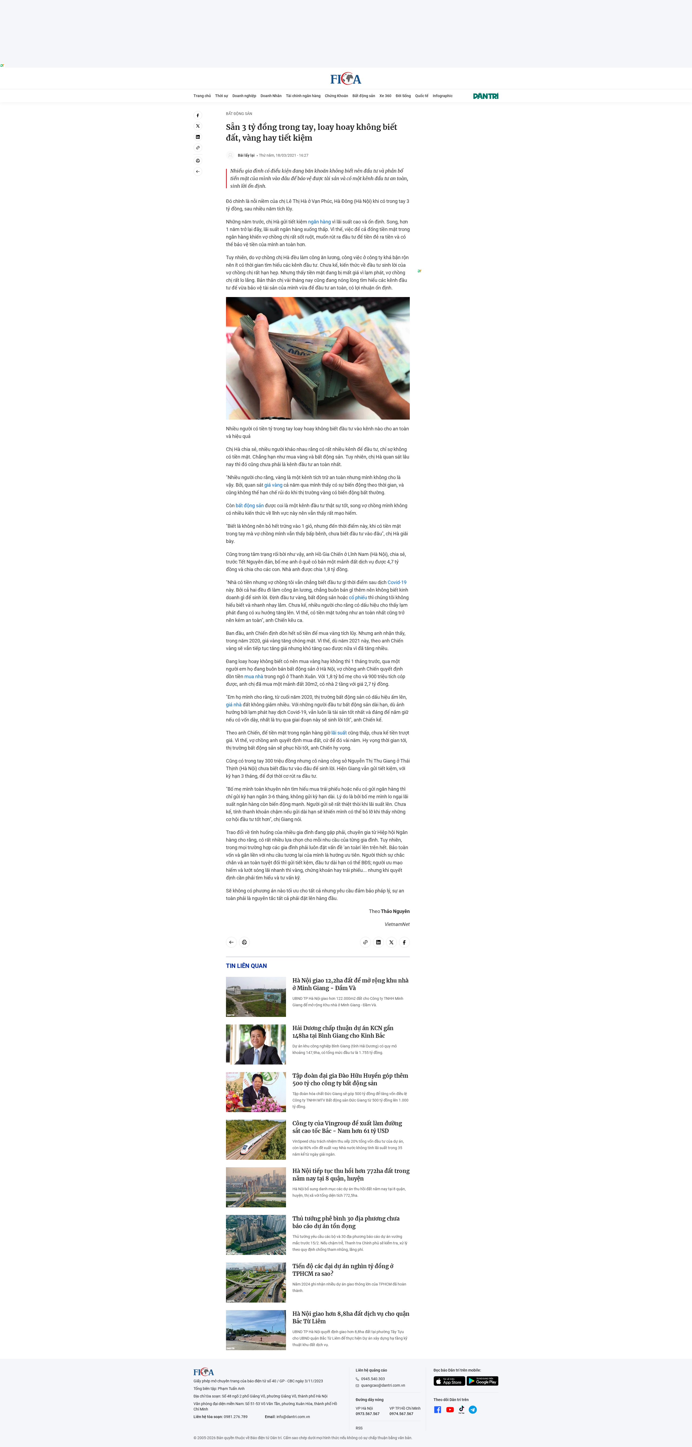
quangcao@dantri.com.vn (383, 1385)
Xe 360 (385, 96)
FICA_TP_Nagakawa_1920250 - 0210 (346, 3)
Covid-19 (397, 582)
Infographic (443, 96)
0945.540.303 (373, 1379)
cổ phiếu (358, 597)
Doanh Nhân (271, 96)
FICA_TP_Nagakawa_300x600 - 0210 (458, 114)
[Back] (198, 171)
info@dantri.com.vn (293, 1417)
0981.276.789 (236, 1417)
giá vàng (273, 485)
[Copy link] (198, 147)
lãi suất (339, 733)
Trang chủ (202, 96)
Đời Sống (403, 96)
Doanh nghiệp (244, 96)
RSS (359, 1428)
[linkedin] (198, 137)
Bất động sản (363, 96)
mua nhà (253, 676)
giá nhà (234, 704)
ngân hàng (319, 222)
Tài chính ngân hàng (303, 96)
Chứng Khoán (336, 96)
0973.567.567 (368, 1414)
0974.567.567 (401, 1414)
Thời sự (221, 96)
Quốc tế (421, 96)
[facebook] (198, 115)
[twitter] (198, 126)
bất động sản (250, 505)
